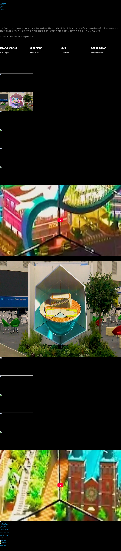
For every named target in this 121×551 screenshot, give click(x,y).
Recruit (1, 8)
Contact (2, 9)
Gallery (1, 6)
